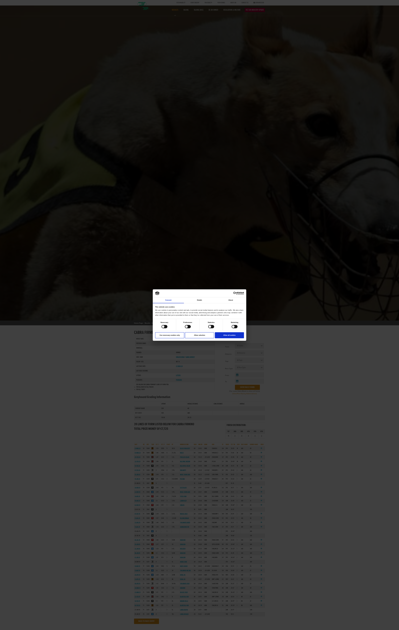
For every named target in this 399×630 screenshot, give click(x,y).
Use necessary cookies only (170, 335)
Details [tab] (199, 300)
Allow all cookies (229, 335)
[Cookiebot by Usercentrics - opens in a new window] (235, 293)
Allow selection (199, 335)
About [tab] (230, 300)
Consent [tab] (168, 300)
